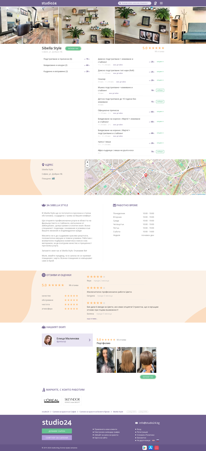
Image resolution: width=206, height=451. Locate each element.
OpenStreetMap (201, 194)
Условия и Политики (145, 435)
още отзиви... (92, 319)
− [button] (87, 165)
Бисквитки (141, 438)
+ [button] (87, 162)
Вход (139, 429)
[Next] (154, 360)
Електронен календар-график (107, 432)
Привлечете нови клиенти (106, 429)
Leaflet (193, 194)
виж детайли (118, 65)
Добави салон (57, 431)
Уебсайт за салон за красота (106, 435)
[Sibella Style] (153, 440)
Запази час (73, 48)
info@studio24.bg (149, 423)
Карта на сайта (101, 438)
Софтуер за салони (57, 437)
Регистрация (142, 432)
